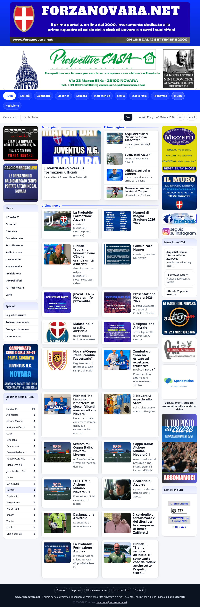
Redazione (12, 105)
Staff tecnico (102, 96)
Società (25, 96)
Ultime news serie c (97, 590)
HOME (9, 96)
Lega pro (75, 590)
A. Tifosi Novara (15, 287)
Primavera (160, 96)
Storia (121, 96)
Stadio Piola (139, 96)
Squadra (81, 96)
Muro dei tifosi (121, 590)
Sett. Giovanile (14, 245)
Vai (128, 117)
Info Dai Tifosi (14, 280)
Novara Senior (14, 266)
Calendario (44, 96)
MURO (178, 96)
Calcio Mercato (14, 238)
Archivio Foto (13, 273)
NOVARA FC (12, 217)
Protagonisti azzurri (17, 329)
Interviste (11, 231)
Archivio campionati (17, 322)
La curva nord (13, 336)
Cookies (60, 590)
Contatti (139, 590)
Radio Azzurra (14, 252)
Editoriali (11, 224)
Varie (9, 294)
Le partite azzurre (16, 315)
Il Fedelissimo (14, 259)
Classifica (63, 96)
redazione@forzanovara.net (111, 602)
